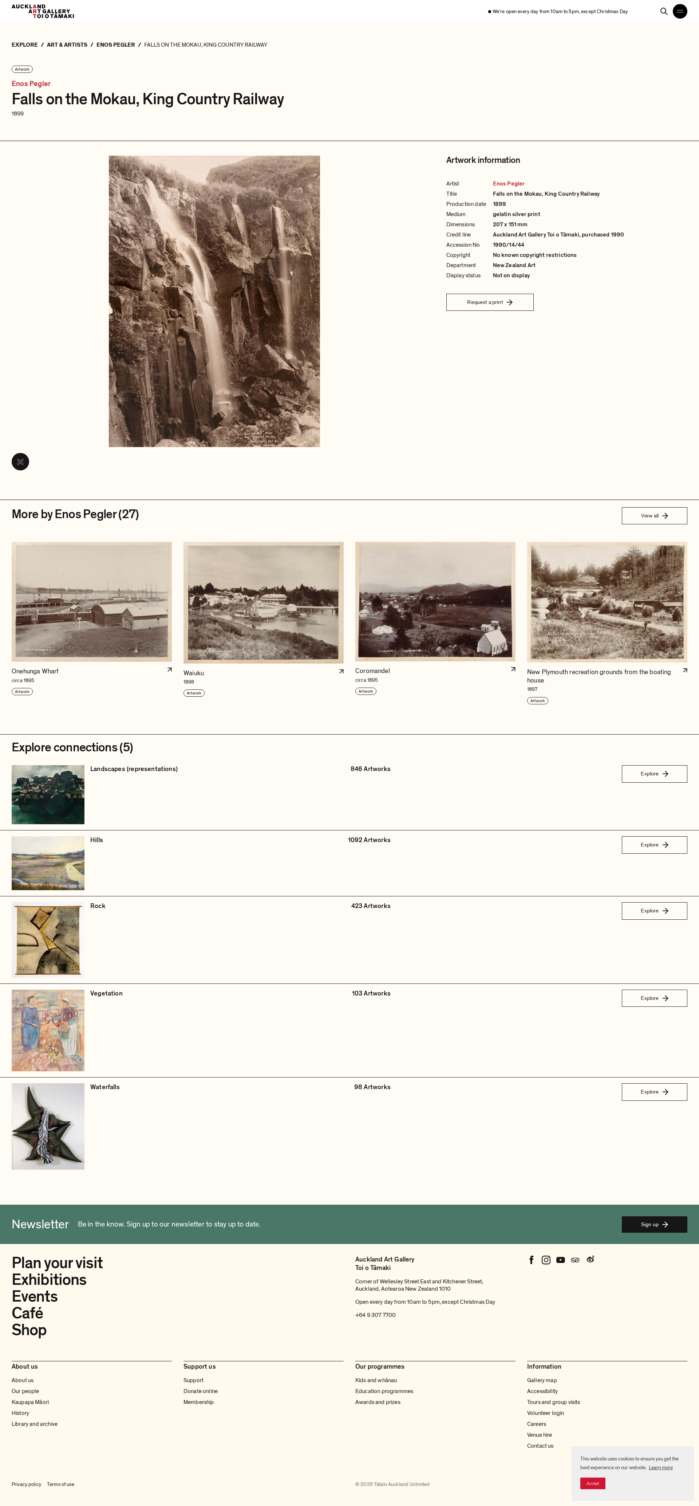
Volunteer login (545, 1413)
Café (27, 1313)
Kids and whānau (376, 1380)
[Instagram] (546, 1260)
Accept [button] (593, 1483)
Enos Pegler (31, 84)
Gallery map (542, 1380)
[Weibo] (589, 1260)
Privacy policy (26, 1484)
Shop (29, 1330)
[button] (92, 623)
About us (22, 1380)
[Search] (664, 11)
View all (650, 515)
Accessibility (542, 1391)
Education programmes (384, 1391)
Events (35, 1296)
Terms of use (60, 1484)
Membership (198, 1402)
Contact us (540, 1446)
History (20, 1413)
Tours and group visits (553, 1402)
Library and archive (35, 1424)
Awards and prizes (377, 1402)
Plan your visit (57, 1263)
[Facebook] (531, 1260)
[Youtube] (560, 1260)
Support (193, 1380)
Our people (25, 1391)
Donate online (200, 1391)
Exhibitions (49, 1279)
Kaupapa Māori (30, 1402)
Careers (536, 1424)
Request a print (485, 302)
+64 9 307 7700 (375, 1315)
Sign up (650, 1224)
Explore (650, 773)
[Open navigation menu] (680, 11)
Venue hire (539, 1435)
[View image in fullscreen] (20, 461)
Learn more (661, 1467)
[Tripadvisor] (575, 1260)
